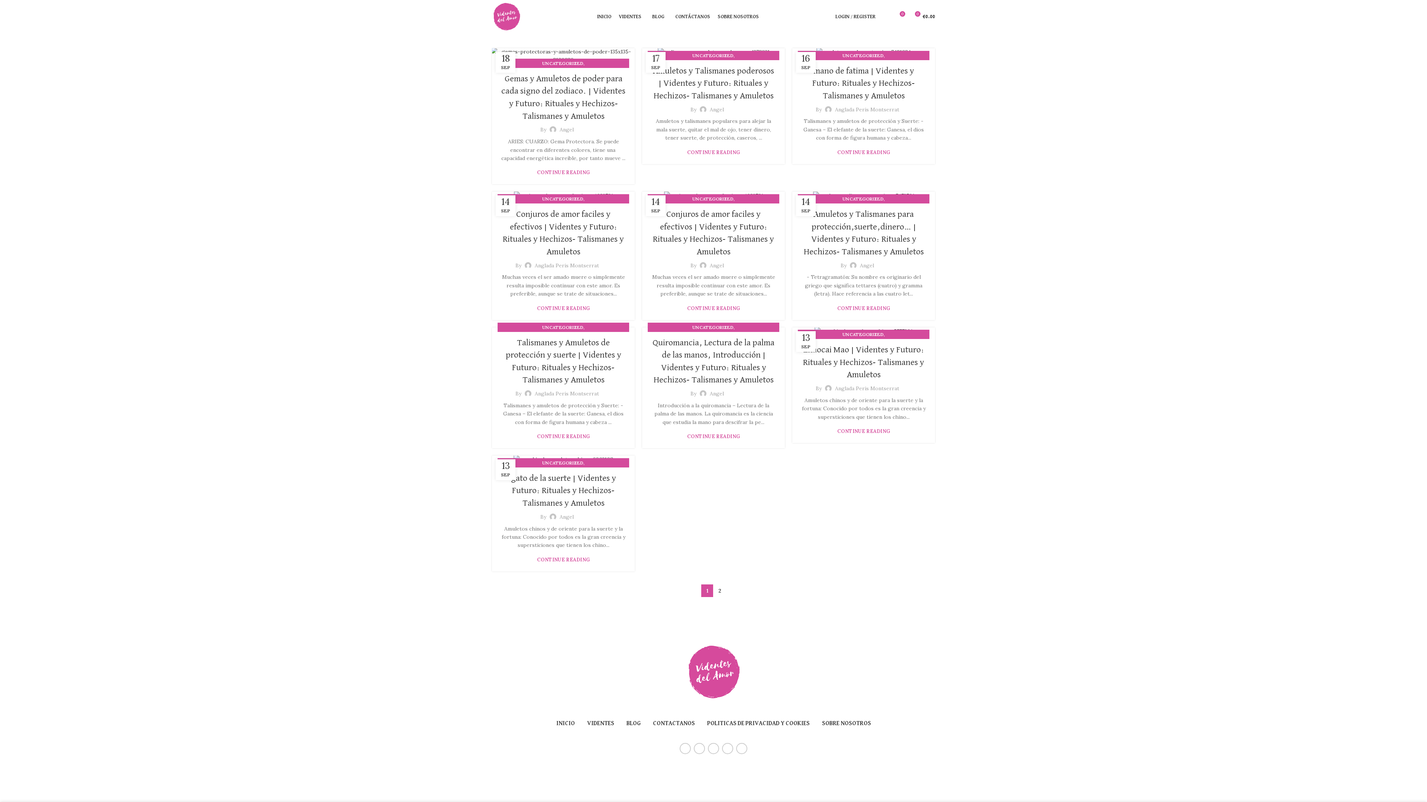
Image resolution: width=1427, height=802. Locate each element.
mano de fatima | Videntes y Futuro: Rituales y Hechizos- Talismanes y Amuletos (863, 83)
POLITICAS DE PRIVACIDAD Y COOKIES (758, 724)
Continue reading (563, 172)
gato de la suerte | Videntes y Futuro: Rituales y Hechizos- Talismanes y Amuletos (563, 491)
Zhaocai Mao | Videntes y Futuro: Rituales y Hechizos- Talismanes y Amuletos (863, 362)
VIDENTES (600, 724)
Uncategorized (562, 63)
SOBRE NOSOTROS (846, 724)
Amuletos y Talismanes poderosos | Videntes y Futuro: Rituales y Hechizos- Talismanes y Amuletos (713, 83)
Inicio (565, 724)
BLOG (634, 724)
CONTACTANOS (674, 724)
